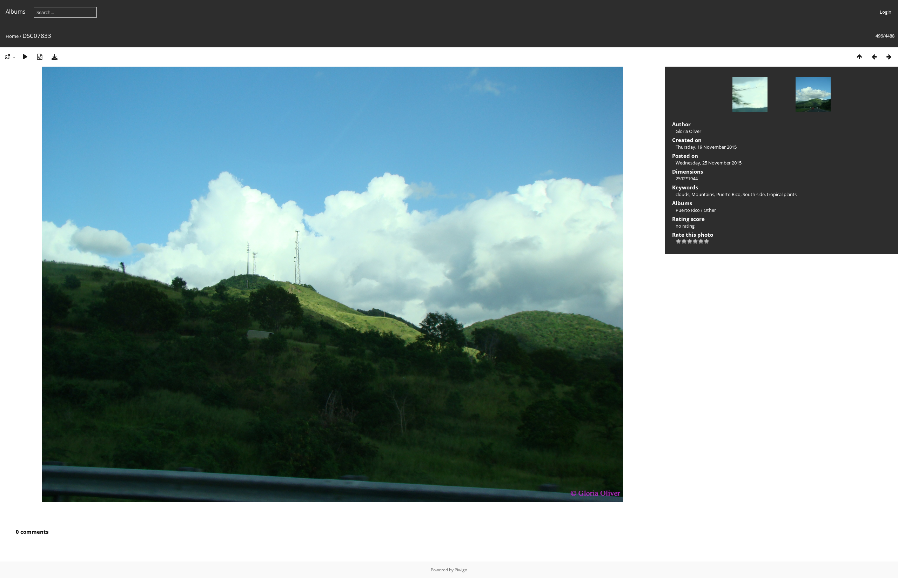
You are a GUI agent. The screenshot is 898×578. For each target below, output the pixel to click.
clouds (682, 194)
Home (12, 36)
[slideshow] (25, 57)
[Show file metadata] (39, 57)
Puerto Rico (728, 194)
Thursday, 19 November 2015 (706, 147)
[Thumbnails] (859, 57)
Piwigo (461, 570)
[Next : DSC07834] (889, 57)
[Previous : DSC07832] (874, 57)
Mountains (702, 194)
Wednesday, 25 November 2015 (709, 163)
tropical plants (782, 194)
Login (885, 12)
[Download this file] (54, 57)
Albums (16, 11)
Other (710, 210)
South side (754, 194)
